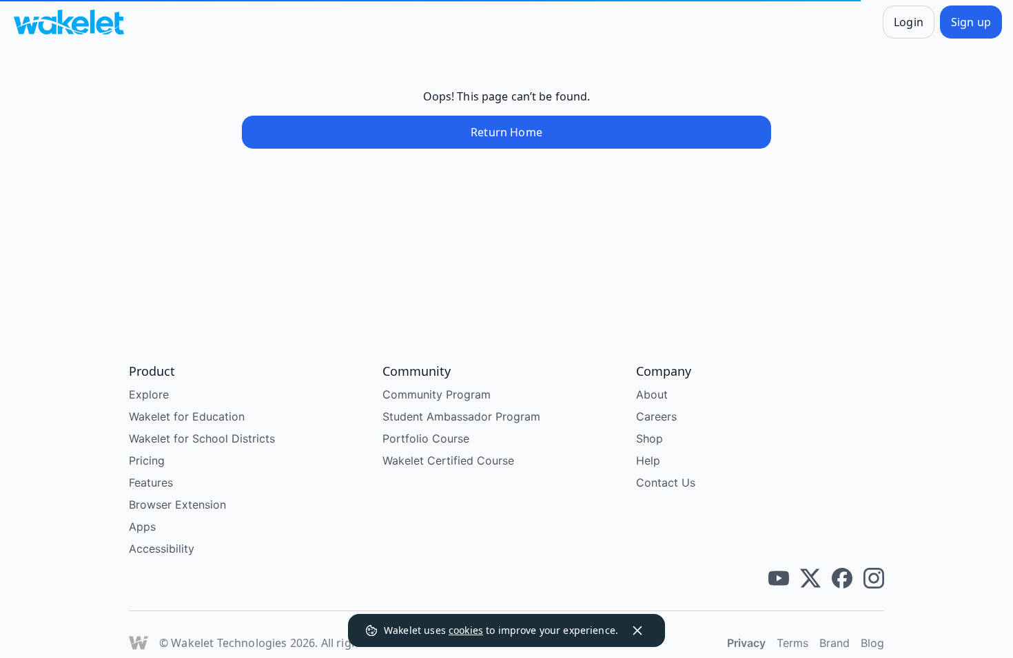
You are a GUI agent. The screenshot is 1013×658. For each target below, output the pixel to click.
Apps (142, 541)
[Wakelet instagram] (873, 592)
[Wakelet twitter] (810, 592)
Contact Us (665, 497)
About (652, 409)
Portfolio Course (425, 453)
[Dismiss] (637, 630)
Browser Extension (177, 519)
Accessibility (161, 563)
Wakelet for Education (187, 431)
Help (648, 475)
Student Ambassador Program (461, 431)
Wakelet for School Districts (202, 453)
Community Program (436, 409)
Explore (149, 409)
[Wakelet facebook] (842, 592)
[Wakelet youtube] (778, 592)
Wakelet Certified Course (448, 475)
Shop (649, 453)
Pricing (147, 475)
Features (151, 497)
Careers (656, 431)
